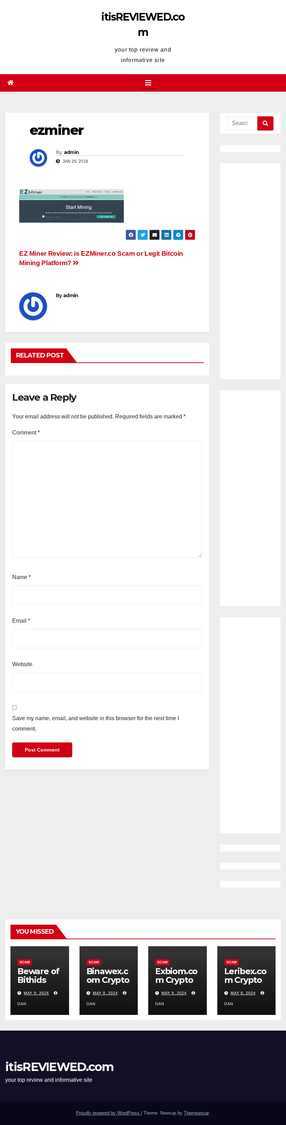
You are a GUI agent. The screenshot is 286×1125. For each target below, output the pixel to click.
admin (71, 152)
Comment (26, 433)
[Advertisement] (250, 271)
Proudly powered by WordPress (108, 1113)
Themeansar (196, 1113)
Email (21, 621)
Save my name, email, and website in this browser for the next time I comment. (95, 723)
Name (21, 577)
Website (22, 664)
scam (25, 962)
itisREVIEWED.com (59, 1066)
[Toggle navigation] (148, 83)
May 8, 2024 (243, 993)
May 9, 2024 (36, 993)
